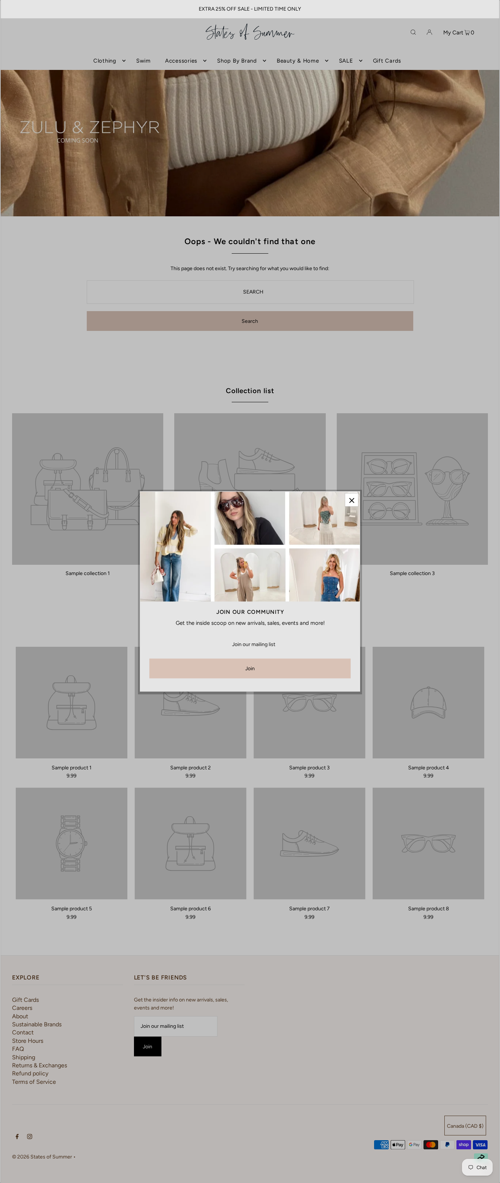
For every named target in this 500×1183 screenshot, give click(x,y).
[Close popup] (351, 499)
